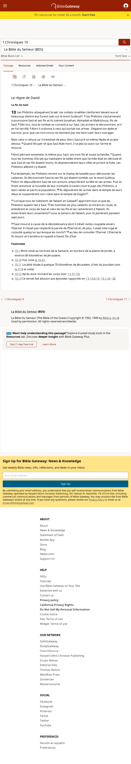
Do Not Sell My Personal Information (65, 609)
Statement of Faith (52, 535)
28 (113, 278)
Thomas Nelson (50, 670)
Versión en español (52, 743)
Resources (25, 65)
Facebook (46, 702)
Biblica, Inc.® (111, 318)
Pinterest (46, 711)
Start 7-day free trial (21, 344)
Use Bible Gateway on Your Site (60, 586)
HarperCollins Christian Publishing (62, 656)
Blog (43, 549)
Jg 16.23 (40, 260)
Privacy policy (49, 600)
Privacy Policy (96, 499)
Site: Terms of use (51, 619)
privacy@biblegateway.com (18, 503)
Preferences (48, 748)
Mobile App (47, 540)
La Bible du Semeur (24, 312)
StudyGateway (49, 646)
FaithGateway (48, 641)
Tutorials (45, 581)
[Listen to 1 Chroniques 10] (53, 76)
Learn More (49, 344)
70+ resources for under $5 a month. (65, 15)
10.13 (18, 278)
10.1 (17, 251)
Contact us (47, 595)
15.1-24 (105, 278)
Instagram (46, 706)
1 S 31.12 (73, 274)
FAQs (43, 576)
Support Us (47, 559)
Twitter (44, 720)
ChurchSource (49, 651)
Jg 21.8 (19, 269)
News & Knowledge (52, 530)
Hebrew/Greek (44, 65)
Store (43, 544)
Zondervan (47, 679)
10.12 (18, 274)
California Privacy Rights (57, 605)
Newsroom (47, 554)
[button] (125, 5)
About (44, 526)
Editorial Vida (48, 665)
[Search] (124, 42)
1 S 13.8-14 (92, 278)
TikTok (44, 716)
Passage (8, 65)
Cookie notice (48, 614)
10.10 (18, 260)
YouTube (45, 725)
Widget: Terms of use (53, 624)
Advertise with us (51, 590)
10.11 (18, 264)
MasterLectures (50, 684)
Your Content (66, 65)
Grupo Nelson (49, 660)
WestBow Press (50, 674)
